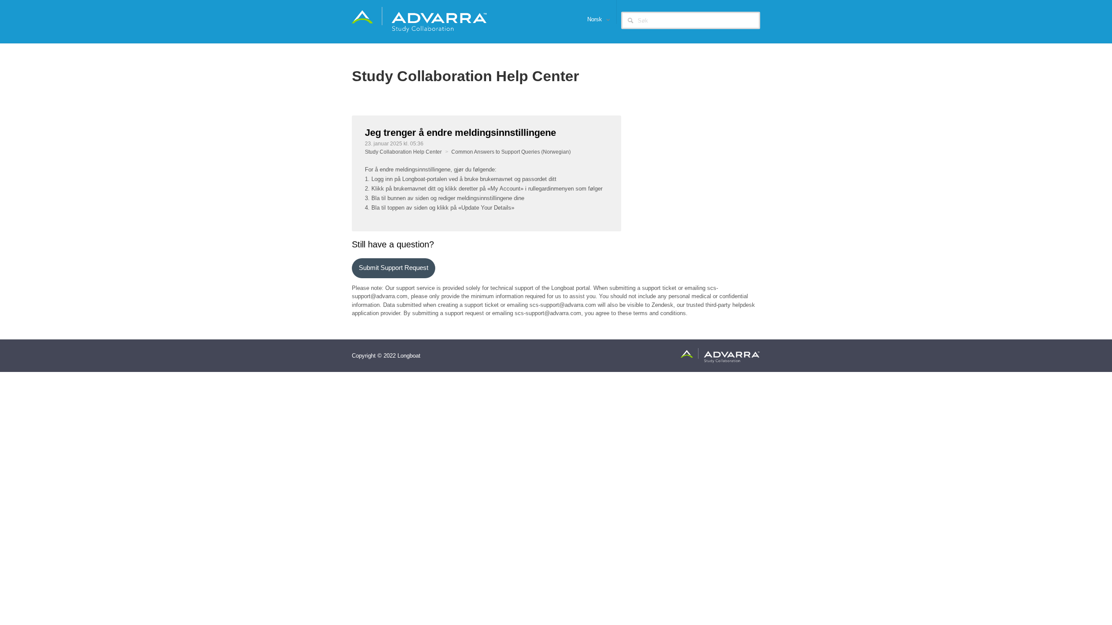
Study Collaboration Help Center (403, 152)
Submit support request (393, 267)
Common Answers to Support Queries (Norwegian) (511, 152)
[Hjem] (420, 19)
